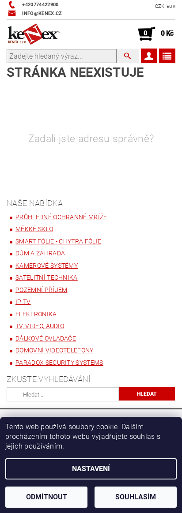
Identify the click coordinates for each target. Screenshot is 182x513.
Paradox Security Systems (59, 362)
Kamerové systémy (46, 265)
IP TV (23, 301)
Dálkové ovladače (45, 338)
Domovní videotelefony (54, 350)
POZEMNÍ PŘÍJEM (41, 289)
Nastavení (91, 468)
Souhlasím (135, 497)
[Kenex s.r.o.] (34, 33)
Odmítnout (46, 497)
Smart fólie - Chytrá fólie (58, 241)
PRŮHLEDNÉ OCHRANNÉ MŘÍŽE (61, 217)
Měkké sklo (34, 228)
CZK (160, 6)
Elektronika (36, 314)
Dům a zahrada (40, 253)
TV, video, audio (39, 326)
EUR (171, 6)
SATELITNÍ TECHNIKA (46, 277)
